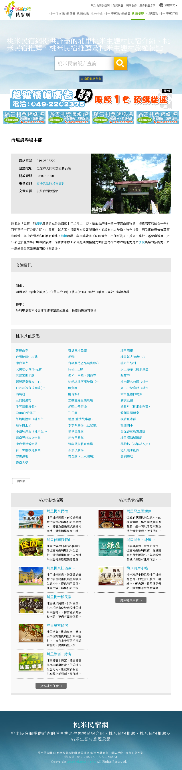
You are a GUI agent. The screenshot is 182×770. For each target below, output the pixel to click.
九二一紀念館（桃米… (136, 388)
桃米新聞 (124, 13)
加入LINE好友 (108, 756)
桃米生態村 (128, 363)
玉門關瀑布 (23, 400)
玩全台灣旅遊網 (100, 5)
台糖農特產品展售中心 (83, 363)
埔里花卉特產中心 (133, 356)
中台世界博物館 (27, 444)
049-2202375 (86, 756)
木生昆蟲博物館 (131, 394)
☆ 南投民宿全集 (91, 78)
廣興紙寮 (127, 400)
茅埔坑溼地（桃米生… (31, 419)
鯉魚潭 (72, 388)
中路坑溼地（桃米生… (31, 431)
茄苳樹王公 (23, 425)
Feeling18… (77, 369)
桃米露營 (69, 13)
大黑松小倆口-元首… (30, 369)
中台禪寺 (22, 363)
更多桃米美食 (131, 600)
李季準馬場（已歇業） (83, 425)
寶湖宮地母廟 (77, 350)
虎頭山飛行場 (77, 406)
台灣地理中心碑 (27, 356)
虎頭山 (72, 356)
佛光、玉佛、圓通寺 (82, 375)
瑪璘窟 (20, 394)
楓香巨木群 (128, 419)
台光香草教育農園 (133, 431)
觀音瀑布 (74, 394)
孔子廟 (72, 412)
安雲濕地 (22, 456)
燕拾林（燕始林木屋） (136, 444)
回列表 (21, 481)
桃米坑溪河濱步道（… (83, 381)
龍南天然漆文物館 (28, 437)
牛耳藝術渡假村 (27, 406)
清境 (39, 223)
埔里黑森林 (76, 431)
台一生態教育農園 (28, 450)
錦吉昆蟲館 (76, 437)
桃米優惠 (110, 13)
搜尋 (120, 63)
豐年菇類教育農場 (80, 444)
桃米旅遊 (83, 13)
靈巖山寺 (22, 350)
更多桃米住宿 (51, 686)
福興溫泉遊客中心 (28, 381)
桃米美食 (97, 13)
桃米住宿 (55, 13)
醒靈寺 (125, 375)
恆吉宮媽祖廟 (25, 375)
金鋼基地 (127, 456)
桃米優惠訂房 (168, 13)
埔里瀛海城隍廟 (131, 437)
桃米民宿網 (17, 10)
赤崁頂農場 (76, 450)
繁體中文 (167, 5)
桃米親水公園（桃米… (136, 381)
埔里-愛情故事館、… (82, 419)
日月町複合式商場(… (30, 388)
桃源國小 (127, 425)
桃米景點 (138, 13)
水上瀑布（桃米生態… (136, 369)
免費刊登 (118, 5)
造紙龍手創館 (130, 450)
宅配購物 (152, 13)
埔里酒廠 (127, 350)
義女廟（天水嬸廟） (82, 456)
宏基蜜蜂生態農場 (80, 400)
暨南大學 (22, 462)
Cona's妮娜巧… (27, 412)
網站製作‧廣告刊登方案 (140, 5)
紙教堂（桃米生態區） (136, 406)
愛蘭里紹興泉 (130, 412)
